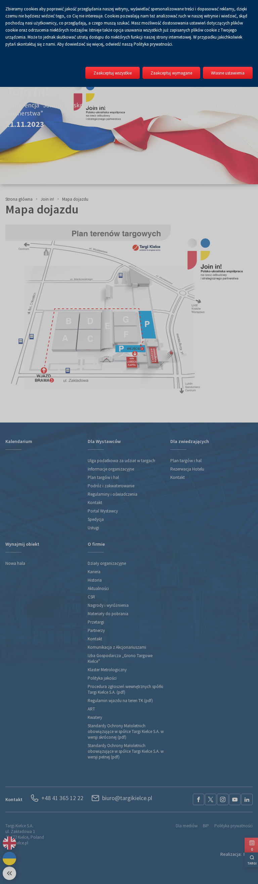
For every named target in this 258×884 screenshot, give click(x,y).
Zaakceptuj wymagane (171, 73)
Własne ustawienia (228, 73)
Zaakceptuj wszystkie (112, 73)
